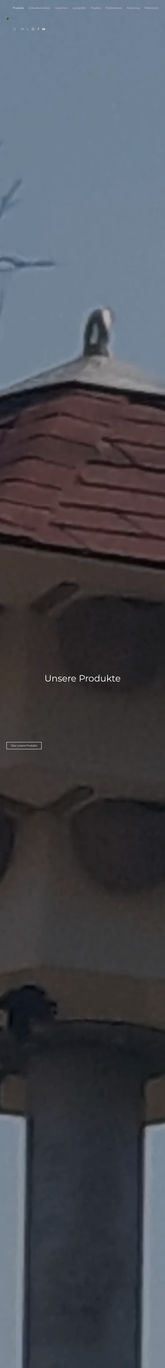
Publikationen (114, 8)
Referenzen (152, 8)
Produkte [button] (18, 8)
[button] (14, 29)
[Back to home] (9, 18)
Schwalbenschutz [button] (39, 8)
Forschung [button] (133, 8)
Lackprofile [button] (79, 8)
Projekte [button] (96, 8)
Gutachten (61, 8)
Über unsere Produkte (24, 746)
